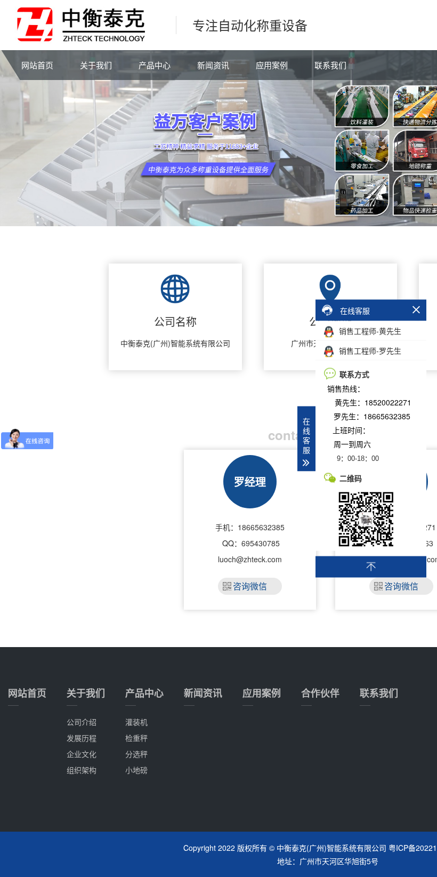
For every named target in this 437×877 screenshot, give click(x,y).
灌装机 (136, 721)
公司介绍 (81, 721)
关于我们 (96, 64)
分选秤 (136, 753)
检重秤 (136, 737)
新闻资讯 (213, 64)
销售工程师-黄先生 (369, 330)
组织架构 (81, 769)
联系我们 (330, 64)
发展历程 (81, 737)
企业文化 (81, 753)
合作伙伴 (320, 693)
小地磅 (136, 769)
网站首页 (37, 64)
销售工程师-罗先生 (369, 350)
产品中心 (155, 64)
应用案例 (272, 64)
